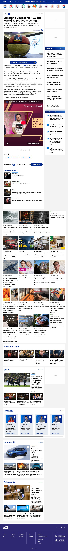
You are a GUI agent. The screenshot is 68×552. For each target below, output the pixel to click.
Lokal (20, 538)
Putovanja (13, 534)
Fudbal (17, 2)
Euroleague (49, 2)
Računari (21, 510)
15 (13, 164)
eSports (20, 532)
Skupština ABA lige (26, 157)
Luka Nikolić (37, 30)
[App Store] (60, 540)
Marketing (40, 532)
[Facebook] (56, 527)
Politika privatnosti (42, 538)
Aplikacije (40, 539)
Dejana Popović (10, 433)
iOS (32, 486)
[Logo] (7, 1)
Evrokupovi (39, 424)
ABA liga (7, 157)
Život (4, 538)
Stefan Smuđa (25, 433)
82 (47, 138)
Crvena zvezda (15, 181)
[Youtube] (64, 527)
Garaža (20, 468)
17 (44, 416)
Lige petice (21, 398)
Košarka (22, 2)
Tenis (54, 2)
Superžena (13, 538)
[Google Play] (60, 536)
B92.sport (25, 65)
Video (30, 532)
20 (9, 181)
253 (47, 115)
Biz (3, 536)
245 (47, 124)
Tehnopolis (21, 534)
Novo (13, 2)
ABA (5, 13)
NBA (13, 189)
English (31, 536)
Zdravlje (13, 532)
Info (4, 532)
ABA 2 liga (15, 157)
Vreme (30, 538)
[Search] (64, 1)
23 (9, 198)
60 (47, 148)
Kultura (12, 536)
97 (47, 131)
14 (14, 416)
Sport (4, 534)
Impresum (40, 534)
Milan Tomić (39, 433)
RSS (39, 541)
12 (29, 416)
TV (29, 534)
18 (9, 190)
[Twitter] (59, 527)
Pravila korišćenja (42, 536)
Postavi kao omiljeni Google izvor (19, 62)
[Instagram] (61, 527)
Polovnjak (7, 468)
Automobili (21, 536)
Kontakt (40, 543)
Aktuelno (33, 446)
